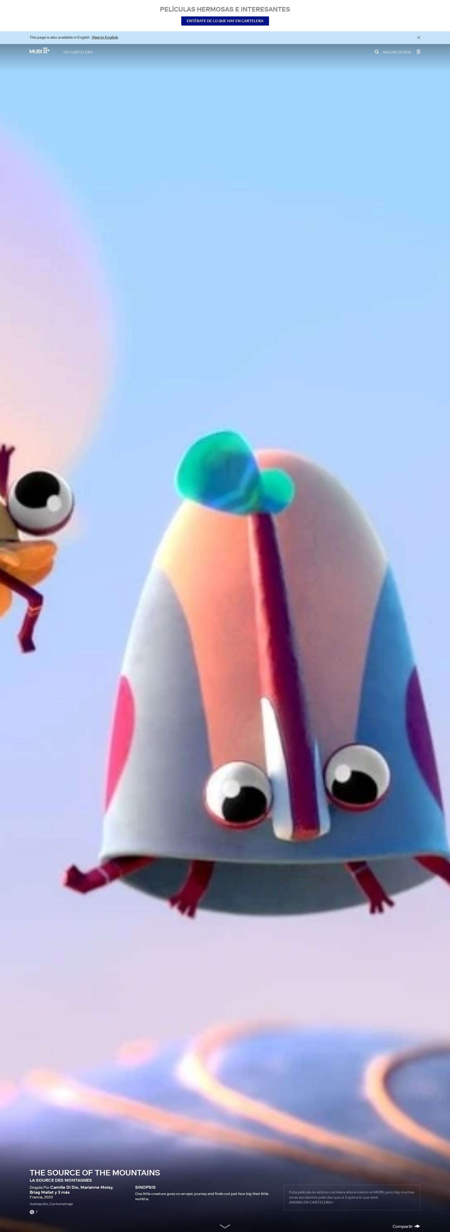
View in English (105, 37)
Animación (39, 1203)
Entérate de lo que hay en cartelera (225, 21)
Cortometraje (61, 1203)
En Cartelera (78, 52)
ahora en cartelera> (311, 1202)
